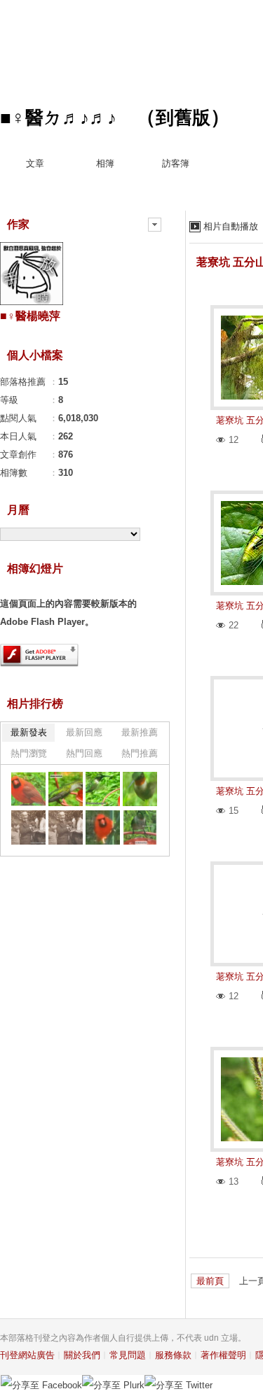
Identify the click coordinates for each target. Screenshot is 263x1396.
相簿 (105, 163)
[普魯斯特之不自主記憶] (28, 827)
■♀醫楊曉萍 (30, 316)
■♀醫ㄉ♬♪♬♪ (58, 117)
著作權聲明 (223, 1355)
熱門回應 (84, 753)
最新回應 (84, 732)
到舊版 (183, 117)
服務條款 (173, 1355)
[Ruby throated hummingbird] (140, 827)
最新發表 (29, 732)
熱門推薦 (139, 753)
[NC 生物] (28, 789)
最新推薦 (139, 732)
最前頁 (210, 1281)
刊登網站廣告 (27, 1355)
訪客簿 (175, 163)
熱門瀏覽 (29, 753)
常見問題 (127, 1355)
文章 (35, 163)
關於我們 (82, 1355)
